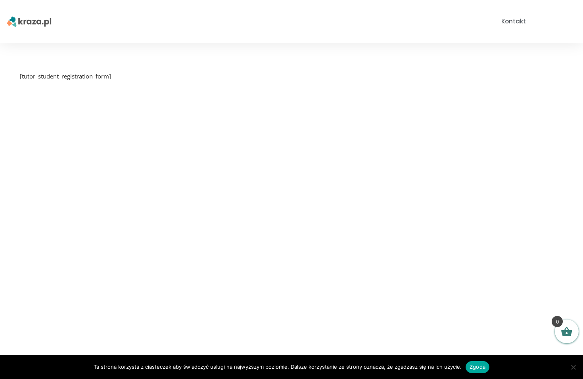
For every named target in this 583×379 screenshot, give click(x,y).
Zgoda (477, 367)
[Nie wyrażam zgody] (573, 367)
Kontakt (513, 21)
